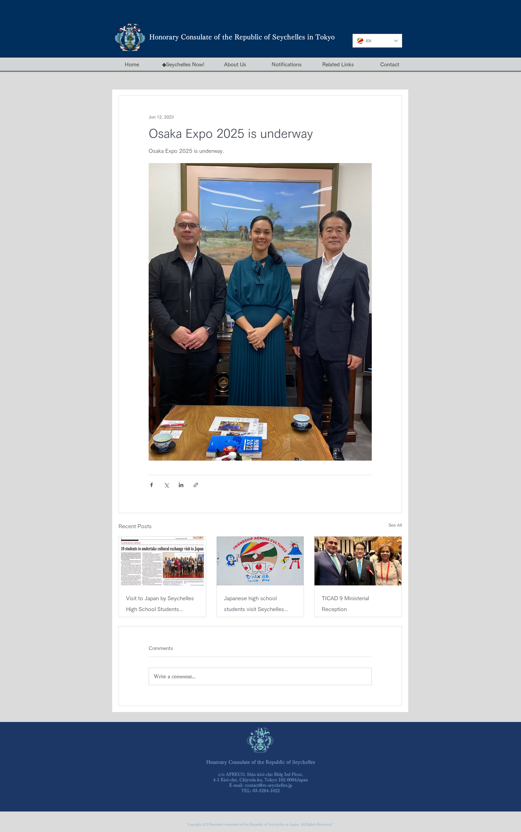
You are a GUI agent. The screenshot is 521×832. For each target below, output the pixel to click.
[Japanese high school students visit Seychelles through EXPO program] (260, 561)
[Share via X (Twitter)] (166, 485)
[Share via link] (196, 485)
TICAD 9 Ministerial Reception (345, 603)
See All (395, 525)
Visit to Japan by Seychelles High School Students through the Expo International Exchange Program (160, 604)
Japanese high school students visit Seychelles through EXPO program (254, 604)
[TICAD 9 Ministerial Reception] (358, 561)
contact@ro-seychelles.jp (268, 785)
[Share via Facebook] (151, 485)
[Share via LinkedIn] (181, 485)
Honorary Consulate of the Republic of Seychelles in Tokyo (242, 37)
